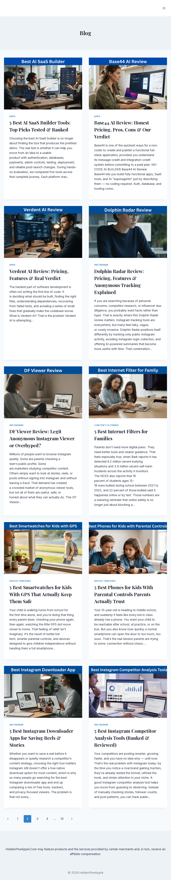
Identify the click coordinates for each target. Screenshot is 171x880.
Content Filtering (106, 425)
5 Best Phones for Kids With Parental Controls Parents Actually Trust (123, 594)
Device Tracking (20, 581)
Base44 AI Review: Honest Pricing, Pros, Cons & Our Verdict (122, 129)
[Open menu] (164, 8)
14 (61, 818)
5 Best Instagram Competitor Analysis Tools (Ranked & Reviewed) (125, 738)
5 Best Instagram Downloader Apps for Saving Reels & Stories (41, 738)
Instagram (101, 265)
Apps (12, 116)
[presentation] (43, 83)
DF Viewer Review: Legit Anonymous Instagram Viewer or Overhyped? (41, 438)
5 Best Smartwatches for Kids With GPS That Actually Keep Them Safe (40, 594)
